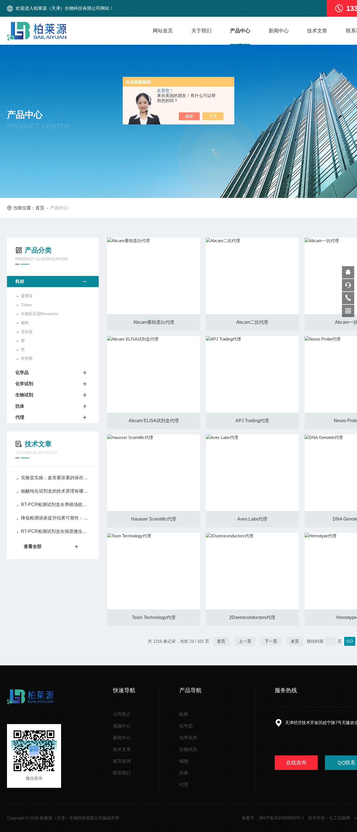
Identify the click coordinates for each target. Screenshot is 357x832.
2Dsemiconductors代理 (252, 617)
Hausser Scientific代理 (153, 519)
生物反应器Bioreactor (40, 313)
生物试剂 (24, 395)
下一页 (271, 641)
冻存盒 (27, 331)
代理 (19, 417)
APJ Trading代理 (252, 420)
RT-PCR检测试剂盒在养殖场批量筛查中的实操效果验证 (55, 504)
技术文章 (317, 31)
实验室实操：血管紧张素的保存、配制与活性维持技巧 (55, 477)
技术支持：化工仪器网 (329, 818)
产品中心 (240, 31)
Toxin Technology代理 (153, 617)
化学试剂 (24, 383)
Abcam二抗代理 (252, 322)
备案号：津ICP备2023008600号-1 (273, 818)
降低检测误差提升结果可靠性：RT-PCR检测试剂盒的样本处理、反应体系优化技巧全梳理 (55, 518)
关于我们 (201, 31)
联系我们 (122, 772)
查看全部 (33, 546)
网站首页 (163, 31)
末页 (295, 641)
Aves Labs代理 (252, 519)
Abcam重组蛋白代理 (153, 322)
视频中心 (122, 726)
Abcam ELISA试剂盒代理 (154, 420)
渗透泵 (27, 296)
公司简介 (122, 714)
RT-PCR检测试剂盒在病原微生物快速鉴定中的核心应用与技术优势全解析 (55, 531)
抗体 (19, 406)
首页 (39, 207)
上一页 (245, 641)
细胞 (183, 761)
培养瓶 (27, 358)
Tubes (26, 304)
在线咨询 (296, 762)
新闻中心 (279, 31)
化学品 (22, 372)
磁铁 (25, 322)
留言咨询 (122, 761)
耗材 (19, 281)
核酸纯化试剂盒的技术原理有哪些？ (55, 491)
